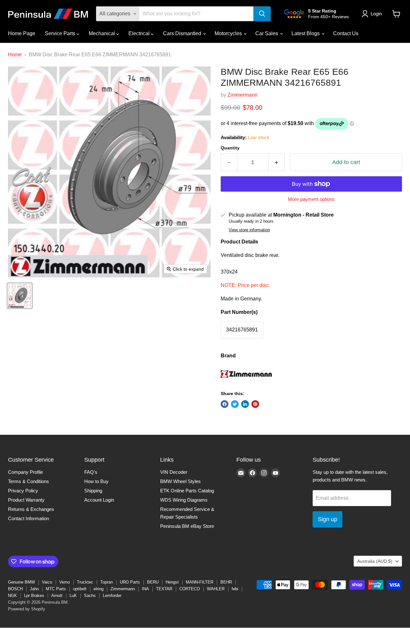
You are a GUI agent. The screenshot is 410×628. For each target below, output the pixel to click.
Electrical (139, 33)
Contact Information (28, 518)
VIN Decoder (173, 472)
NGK (12, 595)
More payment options (311, 199)
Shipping (93, 490)
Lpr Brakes (34, 595)
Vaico (47, 582)
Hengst (172, 582)
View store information (249, 230)
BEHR (226, 582)
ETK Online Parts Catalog (187, 490)
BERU (153, 582)
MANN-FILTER (199, 582)
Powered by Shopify (26, 609)
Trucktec (85, 582)
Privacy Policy (23, 490)
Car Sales (267, 33)
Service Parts (61, 33)
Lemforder (112, 595)
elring (98, 588)
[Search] (262, 13)
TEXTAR (164, 588)
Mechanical (102, 33)
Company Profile (25, 472)
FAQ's (90, 472)
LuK (73, 595)
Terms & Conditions (28, 481)
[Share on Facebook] (224, 404)
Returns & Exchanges (31, 509)
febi (235, 588)
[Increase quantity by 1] (276, 162)
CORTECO (189, 588)
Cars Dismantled (182, 33)
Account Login (99, 500)
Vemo (64, 582)
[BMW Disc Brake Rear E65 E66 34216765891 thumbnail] (19, 295)
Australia (374, 561)
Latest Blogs (306, 33)
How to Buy (96, 481)
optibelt (79, 588)
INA (145, 588)
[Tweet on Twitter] (235, 404)
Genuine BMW (21, 582)
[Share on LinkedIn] (245, 404)
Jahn (34, 588)
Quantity (230, 147)
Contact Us (345, 33)
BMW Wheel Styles (180, 481)
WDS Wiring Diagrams (184, 500)
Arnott (56, 595)
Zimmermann (242, 95)
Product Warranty (26, 500)
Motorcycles (229, 33)
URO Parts (130, 582)
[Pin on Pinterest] (255, 404)
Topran (106, 582)
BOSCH (15, 588)
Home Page (21, 33)
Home (15, 54)
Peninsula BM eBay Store (187, 526)
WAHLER (216, 588)
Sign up (327, 519)
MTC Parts (56, 588)
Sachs (90, 595)
